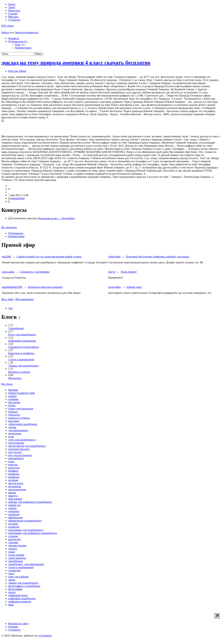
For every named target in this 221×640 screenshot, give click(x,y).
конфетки (14, 477)
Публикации (15, 233)
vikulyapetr (114, 256)
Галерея (12, 13)
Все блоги (7, 384)
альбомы (13, 399)
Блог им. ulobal (17, 71)
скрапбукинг (15, 561)
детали (12, 427)
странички (14, 570)
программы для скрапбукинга (25, 529)
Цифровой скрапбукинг (22, 340)
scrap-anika (8, 271)
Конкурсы (14, 10)
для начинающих (18, 430)
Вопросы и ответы (19, 371)
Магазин (13, 16)
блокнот (13, 411)
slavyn (111, 271)
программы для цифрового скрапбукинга (32, 533)
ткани (11, 579)
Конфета (13, 470)
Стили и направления (21, 359)
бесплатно (14, 402)
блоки (11, 405)
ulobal (21, 198)
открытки (14, 514)
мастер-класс (15, 483)
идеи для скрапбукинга (22, 439)
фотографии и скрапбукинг (24, 585)
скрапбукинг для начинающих (26, 564)
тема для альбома (18, 576)
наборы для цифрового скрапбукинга (30, 501)
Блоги (11, 4)
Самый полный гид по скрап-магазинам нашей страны (49, 256)
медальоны (14, 486)
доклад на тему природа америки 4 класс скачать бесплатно (75, 62)
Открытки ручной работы (23, 347)
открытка (13, 511)
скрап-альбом (16, 554)
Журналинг (15, 378)
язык (11, 604)
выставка (13, 421)
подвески (13, 526)
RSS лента (7, 25)
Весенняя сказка (48, 218)
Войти (5, 32)
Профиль (13, 38)
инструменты (16, 442)
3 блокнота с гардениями (34, 271)
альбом (12, 396)
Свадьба (13, 542)
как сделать (15, 452)
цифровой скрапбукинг (22, 598)
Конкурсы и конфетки (21, 353)
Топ (10, 308)
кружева (13, 480)
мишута (12, 495)
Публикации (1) (17, 41)
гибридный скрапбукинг (22, 424)
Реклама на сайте (18, 623)
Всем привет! (129, 271)
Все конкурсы (9, 227)
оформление (15, 517)
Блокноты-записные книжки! (45, 287)
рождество (14, 539)
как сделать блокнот (20, 455)
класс (11, 461)
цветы (12, 592)
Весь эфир (7, 299)
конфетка (13, 473)
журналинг (14, 433)
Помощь (13, 626)
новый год (14, 505)
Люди (11, 7)
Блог (18, 44)
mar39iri (6, 256)
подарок (13, 523)
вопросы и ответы (19, 417)
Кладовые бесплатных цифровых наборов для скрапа (157, 256)
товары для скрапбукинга (23, 582)
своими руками (17, 545)
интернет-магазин (19, 449)
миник (12, 492)
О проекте (14, 19)
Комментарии (23, 47)
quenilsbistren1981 (12, 287)
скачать (12, 548)
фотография (15, 589)
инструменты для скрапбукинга (27, 445)
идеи (11, 436)
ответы (12, 508)
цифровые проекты (19, 601)
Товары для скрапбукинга (23, 365)
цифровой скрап (18, 595)
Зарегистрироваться (26, 32)
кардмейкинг (16, 458)
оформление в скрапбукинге (25, 520)
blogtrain (13, 389)
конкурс (13, 464)
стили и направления (20, 567)
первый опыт (134, 287)
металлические (17, 489)
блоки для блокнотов (20, 408)
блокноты (14, 414)
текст (11, 573)
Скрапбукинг (16, 328)
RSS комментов (24, 299)
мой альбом (15, 498)
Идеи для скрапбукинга (22, 334)
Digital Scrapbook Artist (21, 393)
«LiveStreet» (45, 635)
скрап (11, 551)
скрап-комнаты (17, 557)
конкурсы (14, 467)
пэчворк (13, 536)
